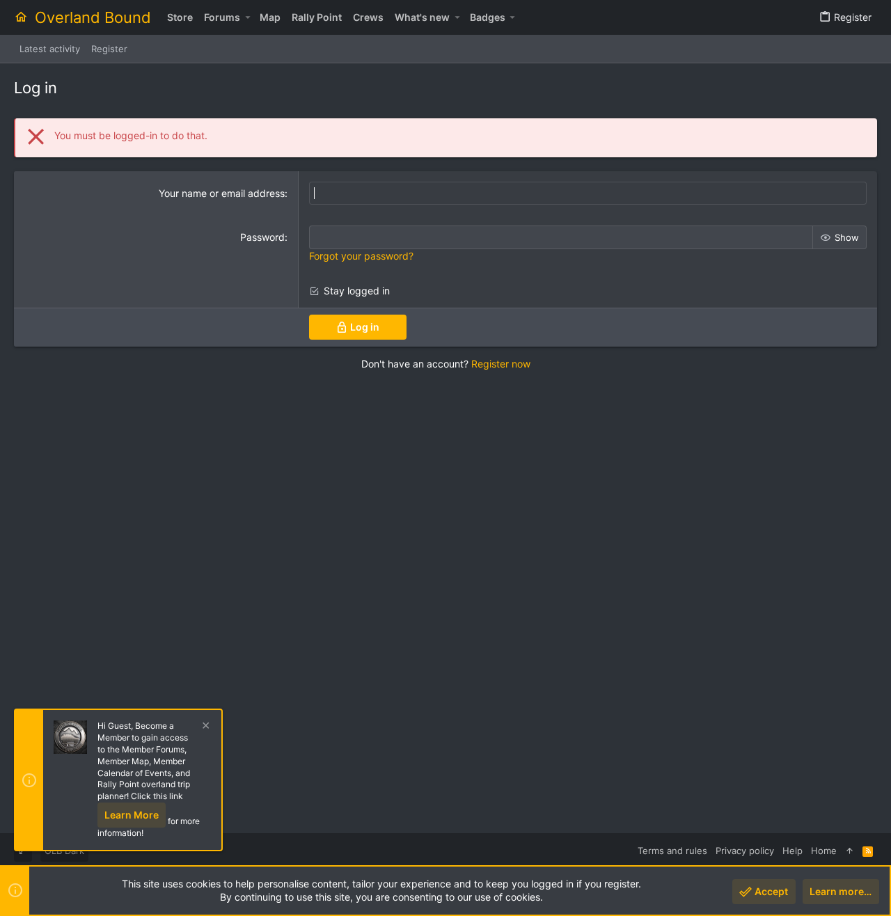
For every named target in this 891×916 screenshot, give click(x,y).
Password (262, 237)
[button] (247, 17)
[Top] (849, 850)
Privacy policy (745, 850)
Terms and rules (672, 850)
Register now (500, 364)
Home (824, 850)
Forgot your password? (361, 256)
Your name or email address (222, 193)
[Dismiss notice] (204, 727)
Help (792, 850)
